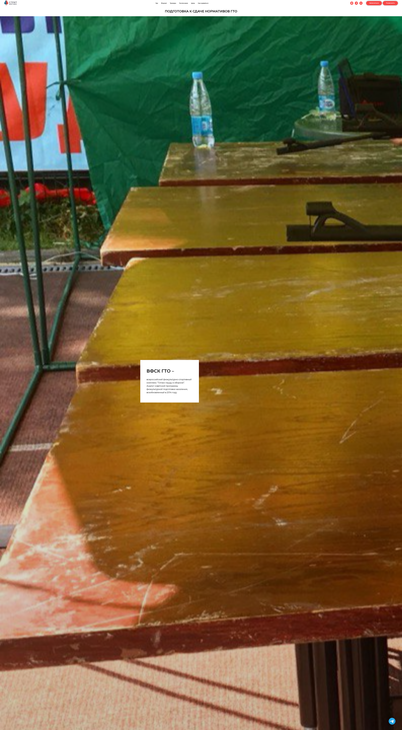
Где (157, 3)
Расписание (183, 3)
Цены (193, 3)
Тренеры (173, 3)
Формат (164, 3)
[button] (374, 3)
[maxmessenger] (351, 3)
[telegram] (356, 3)
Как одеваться (203, 3)
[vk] (361, 3)
